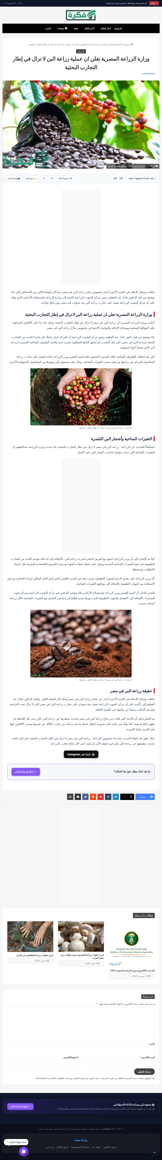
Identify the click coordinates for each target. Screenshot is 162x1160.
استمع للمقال (65, 178)
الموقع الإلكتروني (70, 1057)
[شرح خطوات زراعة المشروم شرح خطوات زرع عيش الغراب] (81, 936)
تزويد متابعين (109, 1146)
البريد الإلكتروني (147, 1057)
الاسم (151, 1044)
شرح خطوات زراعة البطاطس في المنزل (34, 955)
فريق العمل (62, 1146)
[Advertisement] (81, 237)
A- (44, 178)
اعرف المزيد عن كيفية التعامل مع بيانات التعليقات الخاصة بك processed (68, 1078)
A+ (51, 178)
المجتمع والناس (115, 44)
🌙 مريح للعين (31, 178)
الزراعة (103, 44)
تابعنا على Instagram (81, 754)
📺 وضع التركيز (14, 178)
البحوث (113, 704)
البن (109, 447)
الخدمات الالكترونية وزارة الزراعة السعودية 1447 (132, 970)
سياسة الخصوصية (80, 1146)
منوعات (61, 28)
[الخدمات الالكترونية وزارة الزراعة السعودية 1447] (132, 944)
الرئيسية (118, 28)
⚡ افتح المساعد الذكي (20, 1106)
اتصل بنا (96, 1146)
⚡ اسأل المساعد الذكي (26, 771)
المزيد (48, 28)
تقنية (76, 28)
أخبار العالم (106, 28)
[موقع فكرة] (81, 15)
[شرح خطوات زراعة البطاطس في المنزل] (30, 936)
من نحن (49, 1146)
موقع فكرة (105, 1129)
